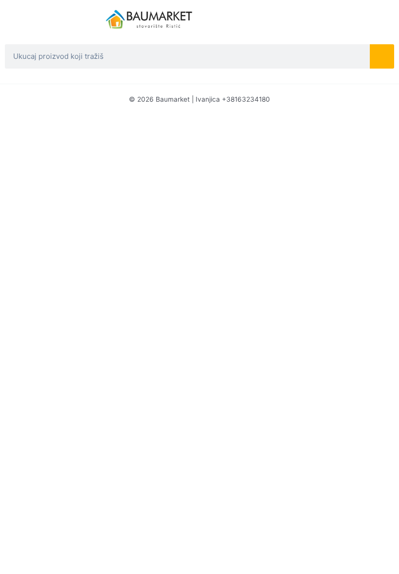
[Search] (382, 56)
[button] (50, 13)
